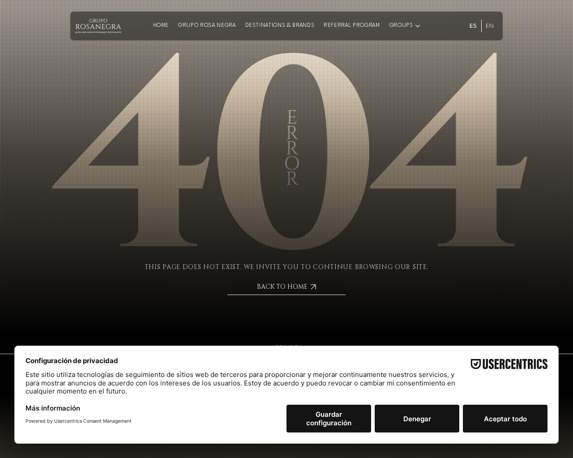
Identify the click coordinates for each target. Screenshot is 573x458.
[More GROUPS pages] (417, 26)
